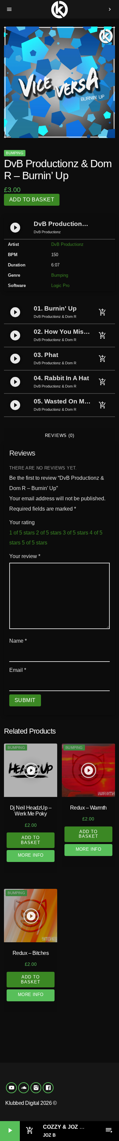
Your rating (22, 522)
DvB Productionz (67, 244)
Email (17, 670)
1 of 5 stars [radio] (22, 532)
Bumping (14, 153)
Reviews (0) (59, 435)
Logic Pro (60, 285)
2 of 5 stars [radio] (48, 532)
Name (18, 641)
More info (31, 855)
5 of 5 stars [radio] (34, 542)
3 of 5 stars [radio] (75, 532)
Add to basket (31, 199)
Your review (24, 556)
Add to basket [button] (30, 840)
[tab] (59, 436)
